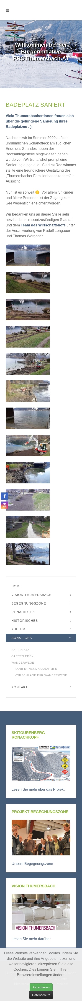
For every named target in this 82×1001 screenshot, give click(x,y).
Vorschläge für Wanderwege (41, 675)
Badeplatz (20, 650)
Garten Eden (22, 656)
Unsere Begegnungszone (32, 864)
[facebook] (4, 496)
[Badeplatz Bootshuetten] (28, 255)
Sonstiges (21, 638)
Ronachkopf (23, 612)
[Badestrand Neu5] (28, 391)
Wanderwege (22, 662)
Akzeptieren (41, 987)
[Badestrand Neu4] (28, 364)
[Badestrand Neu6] (28, 418)
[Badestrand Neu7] (28, 445)
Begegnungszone (28, 603)
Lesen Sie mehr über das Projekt (38, 789)
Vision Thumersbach (31, 595)
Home (16, 586)
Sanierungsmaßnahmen (36, 669)
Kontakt (19, 687)
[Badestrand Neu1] (28, 282)
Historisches (24, 620)
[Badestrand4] (28, 554)
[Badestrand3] (28, 527)
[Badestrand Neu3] (28, 337)
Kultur (18, 629)
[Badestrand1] (28, 500)
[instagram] (4, 505)
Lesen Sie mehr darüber (31, 939)
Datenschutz (41, 995)
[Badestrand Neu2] (28, 309)
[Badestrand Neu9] (28, 472)
